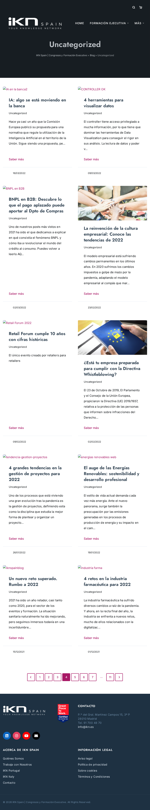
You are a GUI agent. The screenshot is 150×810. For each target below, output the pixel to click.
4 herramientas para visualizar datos (103, 103)
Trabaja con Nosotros (17, 764)
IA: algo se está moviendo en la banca (37, 103)
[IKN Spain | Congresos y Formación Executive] (35, 23)
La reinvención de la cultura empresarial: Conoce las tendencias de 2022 (111, 234)
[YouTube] (26, 736)
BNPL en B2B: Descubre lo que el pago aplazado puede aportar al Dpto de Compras (36, 205)
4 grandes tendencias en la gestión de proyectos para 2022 (35, 473)
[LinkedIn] (7, 736)
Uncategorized (18, 113)
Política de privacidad (92, 764)
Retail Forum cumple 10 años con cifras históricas (37, 336)
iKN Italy (8, 776)
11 (110, 677)
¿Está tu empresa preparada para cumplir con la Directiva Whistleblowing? (112, 368)
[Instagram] (17, 736)
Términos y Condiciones (94, 776)
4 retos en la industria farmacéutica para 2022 (107, 581)
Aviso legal (85, 758)
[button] (139, 23)
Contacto (9, 782)
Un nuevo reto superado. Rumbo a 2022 (33, 581)
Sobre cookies (87, 770)
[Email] (36, 736)
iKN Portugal (11, 770)
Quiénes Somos (13, 758)
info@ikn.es (86, 726)
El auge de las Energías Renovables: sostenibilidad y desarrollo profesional (111, 473)
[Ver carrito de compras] (140, 7)
